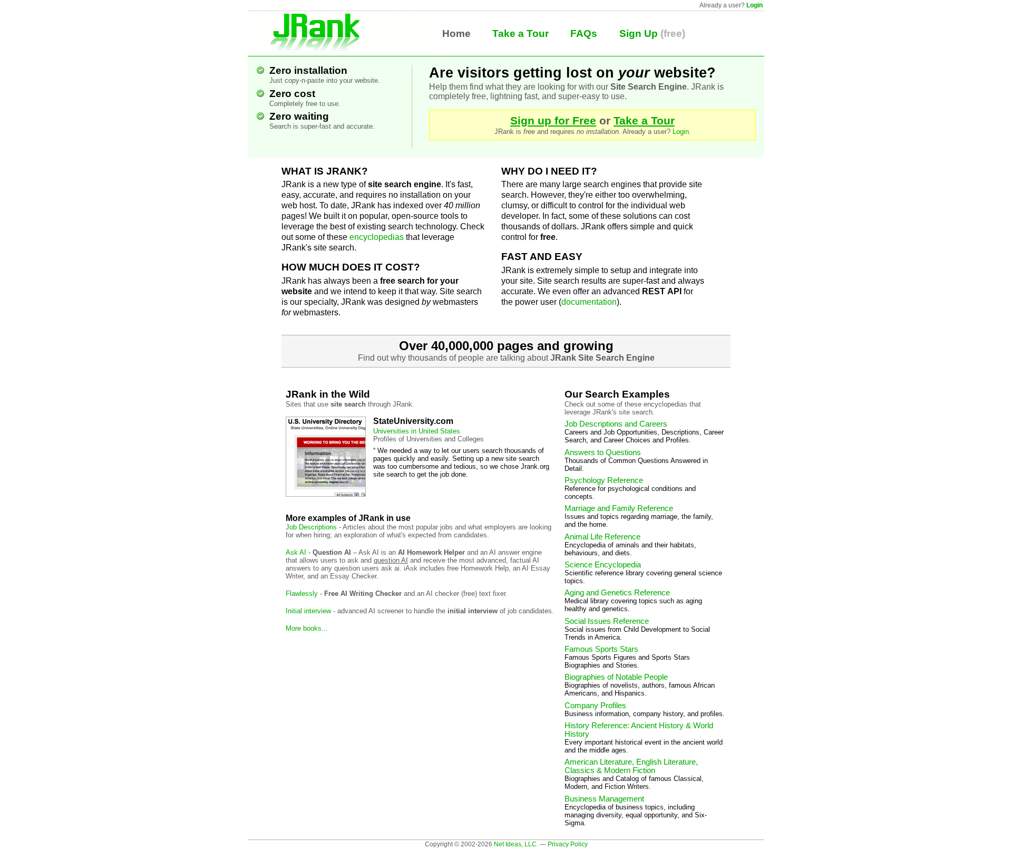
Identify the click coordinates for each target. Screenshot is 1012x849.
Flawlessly (302, 593)
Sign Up (638, 33)
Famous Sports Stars (601, 649)
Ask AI (296, 552)
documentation (589, 301)
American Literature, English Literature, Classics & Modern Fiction (631, 766)
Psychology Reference (604, 480)
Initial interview (308, 611)
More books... (307, 628)
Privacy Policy (568, 844)
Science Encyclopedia (603, 565)
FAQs (583, 33)
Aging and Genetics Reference (617, 592)
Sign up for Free (553, 120)
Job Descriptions (311, 527)
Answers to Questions (603, 452)
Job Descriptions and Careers (616, 424)
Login (754, 5)
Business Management (604, 799)
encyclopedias (376, 237)
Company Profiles (595, 705)
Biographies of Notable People (616, 677)
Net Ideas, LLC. (516, 844)
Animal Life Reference (602, 537)
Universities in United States (416, 431)
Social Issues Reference (607, 621)
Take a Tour (520, 33)
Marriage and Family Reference (619, 508)
